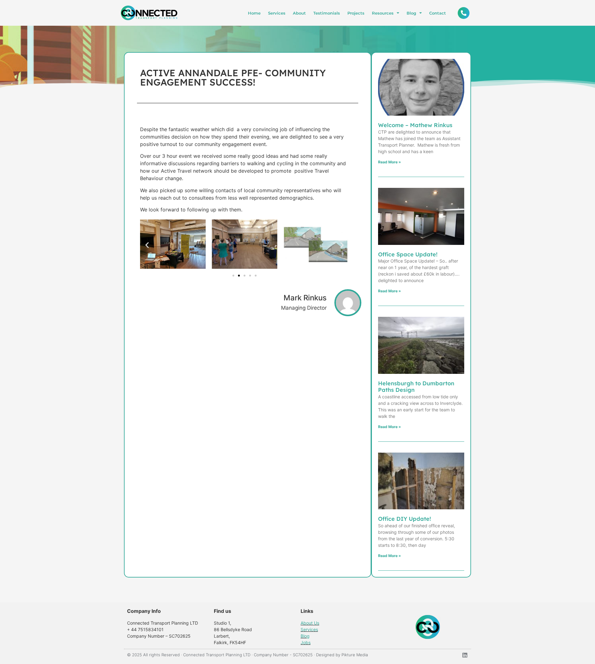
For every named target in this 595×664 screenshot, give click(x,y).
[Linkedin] (465, 655)
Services (276, 13)
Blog (411, 13)
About (299, 13)
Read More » (389, 162)
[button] (147, 245)
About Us (310, 623)
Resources (383, 13)
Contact (437, 13)
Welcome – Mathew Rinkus (415, 125)
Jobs (306, 642)
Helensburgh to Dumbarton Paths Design (416, 387)
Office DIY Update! (404, 518)
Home (254, 13)
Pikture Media (355, 654)
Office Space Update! (408, 254)
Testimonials (326, 13)
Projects (355, 13)
